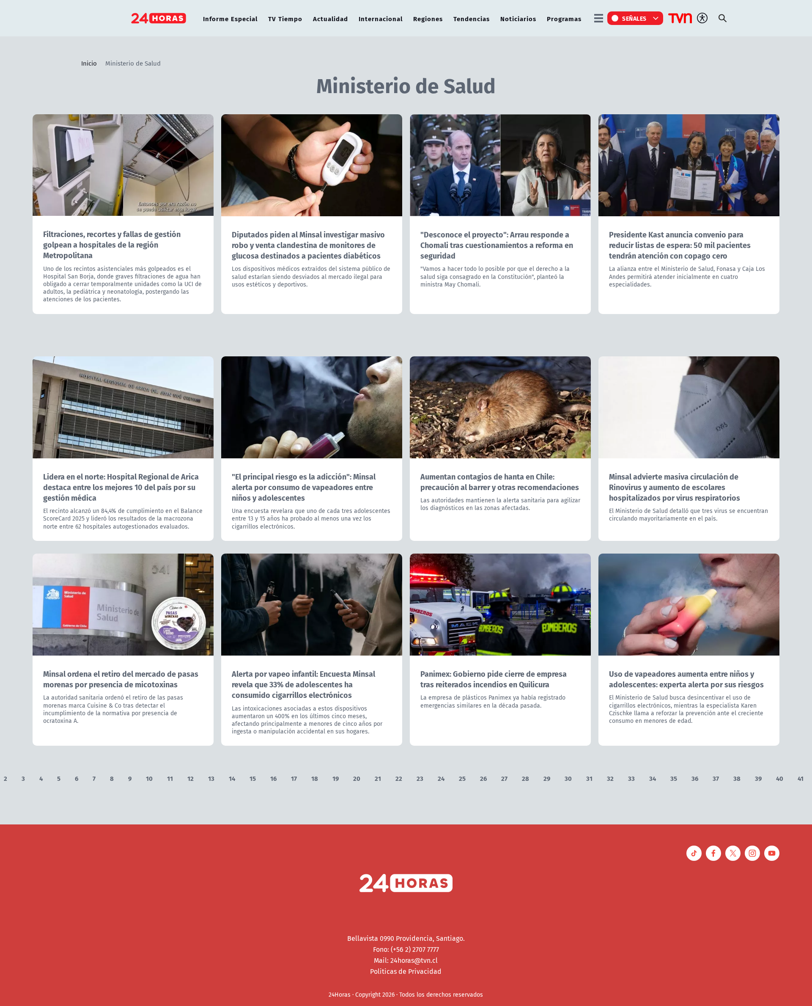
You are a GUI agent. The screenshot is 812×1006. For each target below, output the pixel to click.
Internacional (381, 18)
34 (652, 778)
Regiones (428, 18)
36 (694, 778)
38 (737, 778)
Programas (564, 18)
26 (483, 778)
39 (758, 778)
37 (716, 778)
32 (610, 778)
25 (462, 778)
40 (779, 778)
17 (294, 778)
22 (398, 778)
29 (546, 778)
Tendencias (471, 18)
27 (504, 778)
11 (170, 778)
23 (420, 778)
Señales (634, 18)
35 (673, 778)
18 (314, 778)
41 (801, 778)
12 (190, 778)
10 (149, 778)
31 (589, 778)
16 (273, 778)
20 (356, 778)
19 (335, 778)
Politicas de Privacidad (406, 971)
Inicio (89, 63)
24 (441, 778)
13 (211, 778)
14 (232, 778)
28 (525, 778)
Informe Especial (230, 18)
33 (631, 778)
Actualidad (330, 18)
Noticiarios (518, 18)
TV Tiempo (285, 18)
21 (378, 778)
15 (253, 778)
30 (568, 778)
